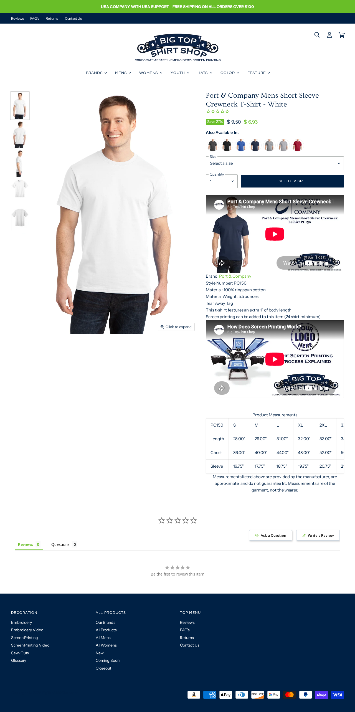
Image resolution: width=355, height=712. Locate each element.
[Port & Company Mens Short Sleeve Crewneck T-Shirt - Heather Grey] (269, 150)
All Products (106, 629)
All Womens (106, 645)
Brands (95, 73)
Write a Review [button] (321, 535)
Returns (52, 19)
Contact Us (73, 19)
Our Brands (105, 622)
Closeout (103, 668)
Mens (121, 73)
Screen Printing (24, 637)
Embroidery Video (27, 629)
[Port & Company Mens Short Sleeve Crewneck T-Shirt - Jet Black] (227, 150)
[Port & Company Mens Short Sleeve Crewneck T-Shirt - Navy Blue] (255, 150)
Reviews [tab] (25, 544)
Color (228, 73)
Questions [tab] (60, 544)
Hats (203, 73)
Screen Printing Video (30, 645)
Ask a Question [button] (273, 535)
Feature (257, 73)
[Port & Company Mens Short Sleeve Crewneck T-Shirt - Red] (298, 150)
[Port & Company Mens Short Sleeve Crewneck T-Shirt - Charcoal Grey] (213, 150)
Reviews (17, 19)
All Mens (103, 637)
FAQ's (34, 19)
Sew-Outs (20, 652)
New (100, 652)
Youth (178, 73)
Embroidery (21, 622)
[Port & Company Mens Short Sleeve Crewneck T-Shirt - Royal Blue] (241, 150)
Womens (149, 73)
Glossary (18, 660)
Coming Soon (108, 660)
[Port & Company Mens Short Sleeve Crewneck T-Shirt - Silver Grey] (284, 150)
